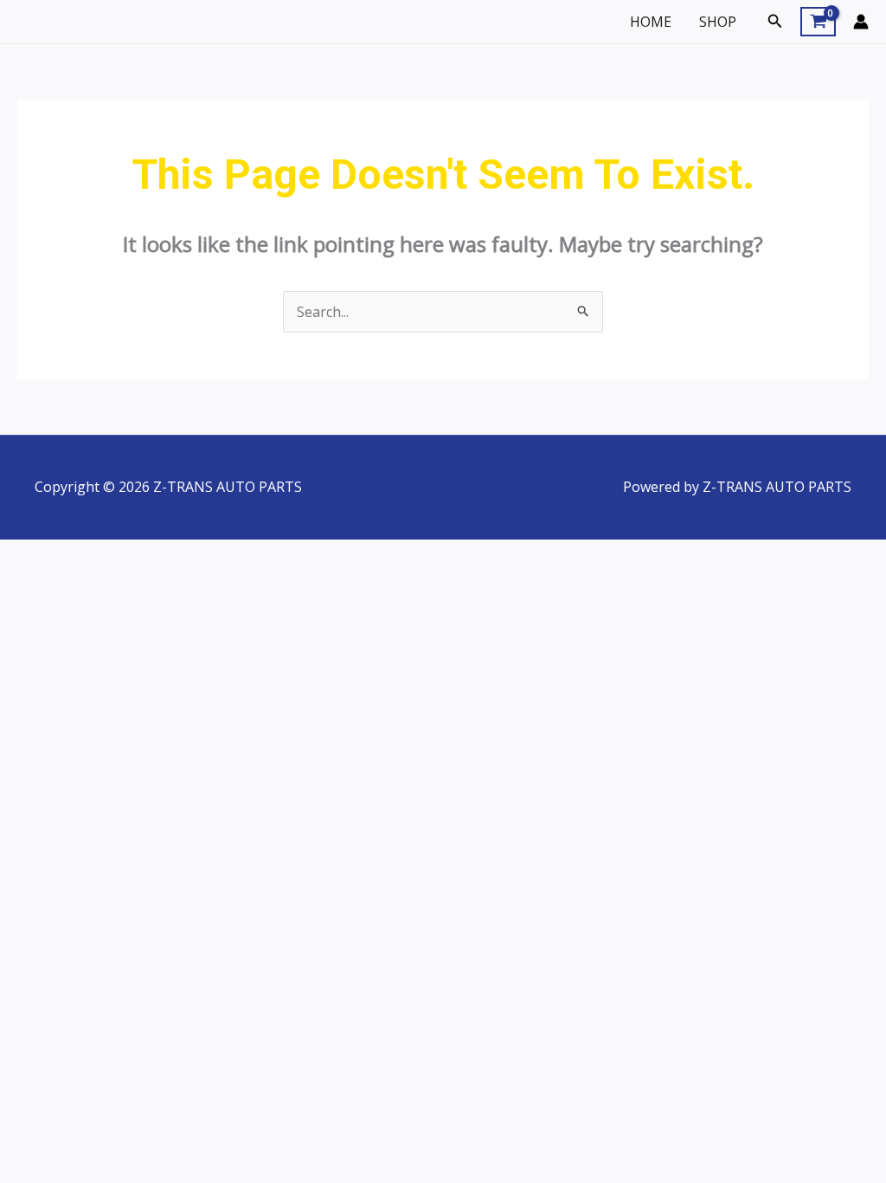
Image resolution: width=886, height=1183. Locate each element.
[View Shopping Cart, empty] (818, 21)
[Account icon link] (861, 21)
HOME (650, 21)
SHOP (717, 21)
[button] (775, 21)
